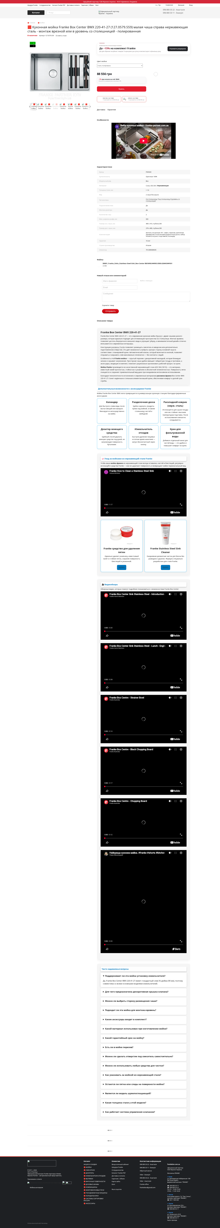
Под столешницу (164, 199)
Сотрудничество (45, 5)
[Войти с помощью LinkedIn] (162, 280)
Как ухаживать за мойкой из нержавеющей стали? (133, 1075)
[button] (218, 1)
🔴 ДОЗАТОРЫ (89, 1173)
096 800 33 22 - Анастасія (174, 9)
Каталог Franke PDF (58, 5)
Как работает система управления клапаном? (130, 1112)
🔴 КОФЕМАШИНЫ (90, 1187)
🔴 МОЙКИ (88, 1167)
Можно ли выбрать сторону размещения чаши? (131, 1001)
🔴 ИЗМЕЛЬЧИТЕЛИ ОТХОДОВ (94, 1176)
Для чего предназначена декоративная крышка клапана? (136, 991)
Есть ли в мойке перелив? (119, 1047)
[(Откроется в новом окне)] (64, 1183)
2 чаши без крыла (152, 195)
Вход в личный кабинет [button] (120, 1164)
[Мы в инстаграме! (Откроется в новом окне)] (102, 5)
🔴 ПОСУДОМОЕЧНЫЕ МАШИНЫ (95, 1193)
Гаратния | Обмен (87, 5)
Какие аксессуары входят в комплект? (126, 1019)
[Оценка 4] (129, 305)
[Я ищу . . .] (68, 12)
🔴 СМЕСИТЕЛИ (89, 1170)
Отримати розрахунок (177, 49)
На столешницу (151, 199)
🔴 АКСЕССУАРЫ (89, 1203)
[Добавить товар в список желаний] (156, 74)
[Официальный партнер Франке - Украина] (42, 1163)
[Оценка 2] (121, 305)
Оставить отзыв (61, 36)
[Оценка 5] (132, 305)
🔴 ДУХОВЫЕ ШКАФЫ (91, 1184)
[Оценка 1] (118, 305)
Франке (159, 336)
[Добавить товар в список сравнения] (149, 74)
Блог (97, 5)
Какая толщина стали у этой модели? (125, 1102)
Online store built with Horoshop (37, 1223)
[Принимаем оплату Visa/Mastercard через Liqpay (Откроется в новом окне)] (45, 1183)
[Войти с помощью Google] (158, 280)
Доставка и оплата (73, 5)
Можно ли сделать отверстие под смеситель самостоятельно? (139, 1056)
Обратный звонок (146, 1171)
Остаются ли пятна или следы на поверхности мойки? (135, 1084)
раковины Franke (118, 347)
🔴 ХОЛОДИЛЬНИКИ (91, 1196)
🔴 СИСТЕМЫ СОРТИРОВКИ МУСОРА (93, 1200)
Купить (121, 567)
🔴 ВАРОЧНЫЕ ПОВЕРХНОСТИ (94, 1181)
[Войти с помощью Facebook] (155, 280)
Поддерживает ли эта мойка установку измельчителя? (135, 975)
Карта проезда (172, 1220)
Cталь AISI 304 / (157, 186)
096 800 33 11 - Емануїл (173, 13)
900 (147, 219)
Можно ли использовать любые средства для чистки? (134, 1065)
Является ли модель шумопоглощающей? (128, 1093)
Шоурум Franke (33, 5)
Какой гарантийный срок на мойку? (124, 1038)
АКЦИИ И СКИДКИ (90, 1164)
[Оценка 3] (125, 305)
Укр (156, 5)
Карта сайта (116, 1181)
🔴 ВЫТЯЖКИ (88, 1179)
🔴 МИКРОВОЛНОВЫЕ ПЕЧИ (94, 1190)
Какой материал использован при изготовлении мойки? (136, 1028)
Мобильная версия (36, 1187)
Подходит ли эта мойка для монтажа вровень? (130, 1010)
